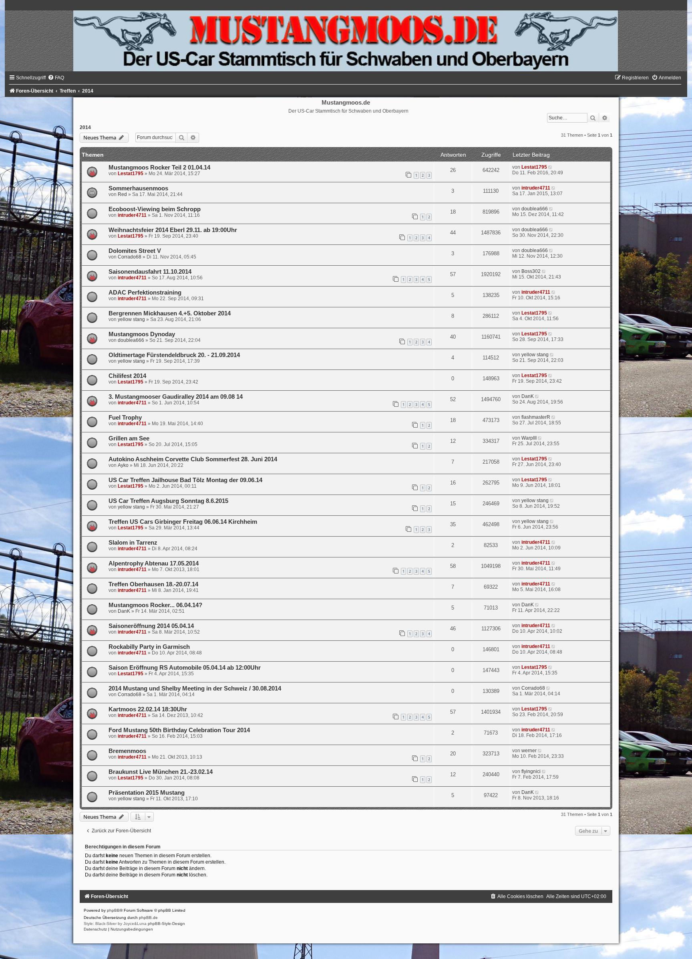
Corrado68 (129, 257)
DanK (527, 396)
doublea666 (534, 209)
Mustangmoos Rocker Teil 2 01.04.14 (159, 167)
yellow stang (131, 319)
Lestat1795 (130, 173)
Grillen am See (129, 438)
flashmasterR (535, 417)
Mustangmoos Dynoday (142, 334)
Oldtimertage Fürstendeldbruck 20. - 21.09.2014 (174, 355)
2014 (85, 127)
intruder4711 (535, 188)
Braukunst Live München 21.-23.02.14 (161, 772)
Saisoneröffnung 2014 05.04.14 (151, 626)
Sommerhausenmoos (138, 188)
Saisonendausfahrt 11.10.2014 (150, 272)
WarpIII (529, 438)
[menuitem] (56, 78)
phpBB (113, 910)
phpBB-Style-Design (166, 923)
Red (122, 194)
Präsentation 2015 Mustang (147, 792)
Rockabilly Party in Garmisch (149, 647)
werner (529, 750)
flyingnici (531, 771)
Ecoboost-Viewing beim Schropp (155, 209)
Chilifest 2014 (127, 376)
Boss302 (531, 271)
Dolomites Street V (135, 251)
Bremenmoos (127, 751)
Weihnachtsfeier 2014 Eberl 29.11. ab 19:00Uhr (173, 230)
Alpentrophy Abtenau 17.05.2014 (154, 563)
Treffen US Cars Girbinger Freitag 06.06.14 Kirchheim (183, 522)
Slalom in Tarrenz (133, 542)
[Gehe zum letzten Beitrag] (550, 167)
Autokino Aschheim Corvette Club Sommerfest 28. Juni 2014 (193, 459)
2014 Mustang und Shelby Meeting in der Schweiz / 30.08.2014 (195, 688)
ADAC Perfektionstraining (145, 292)
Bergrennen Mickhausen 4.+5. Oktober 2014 (170, 313)
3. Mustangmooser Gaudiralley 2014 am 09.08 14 (176, 397)
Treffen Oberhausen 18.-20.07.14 (153, 584)
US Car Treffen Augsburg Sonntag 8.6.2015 (168, 501)
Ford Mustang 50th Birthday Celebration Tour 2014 (179, 730)
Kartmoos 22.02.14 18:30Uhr (148, 709)
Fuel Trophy (125, 417)
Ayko (123, 465)
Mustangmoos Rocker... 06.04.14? (155, 605)
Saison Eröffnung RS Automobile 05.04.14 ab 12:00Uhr (185, 667)
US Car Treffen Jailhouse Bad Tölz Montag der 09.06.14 (185, 480)
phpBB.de (148, 917)
